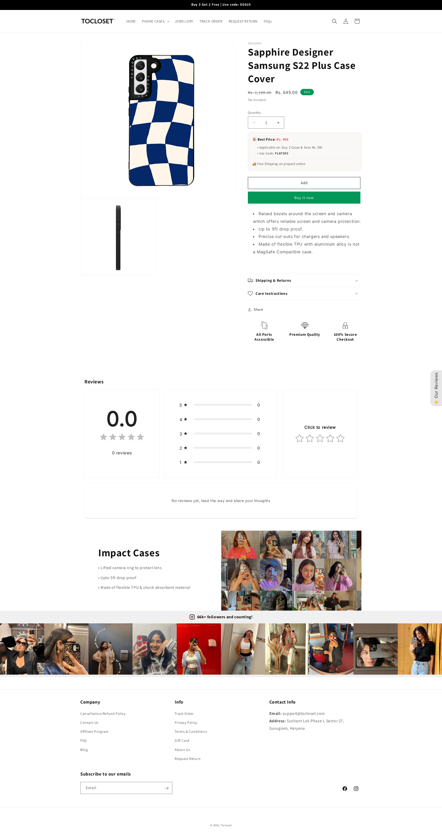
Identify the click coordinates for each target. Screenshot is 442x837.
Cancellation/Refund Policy (103, 713)
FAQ (83, 740)
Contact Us (89, 722)
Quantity (254, 112)
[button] (155, 21)
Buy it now (304, 197)
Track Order (184, 713)
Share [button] (258, 309)
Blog (84, 749)
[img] (122, 438)
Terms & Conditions (191, 731)
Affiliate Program (94, 731)
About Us (182, 749)
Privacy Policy (186, 722)
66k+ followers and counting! (225, 617)
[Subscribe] (166, 788)
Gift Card (182, 740)
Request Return (188, 758)
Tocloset (226, 825)
